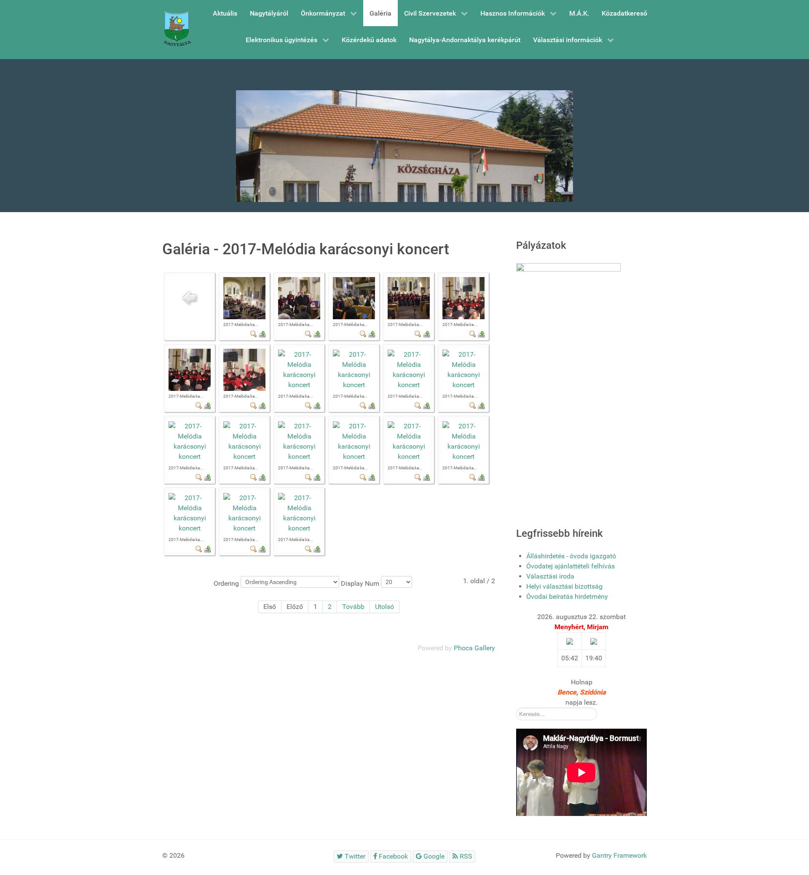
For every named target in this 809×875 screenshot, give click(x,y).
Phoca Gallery (474, 648)
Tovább (353, 607)
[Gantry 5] (177, 29)
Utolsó (384, 607)
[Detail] (253, 333)
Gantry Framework (619, 855)
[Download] (262, 333)
